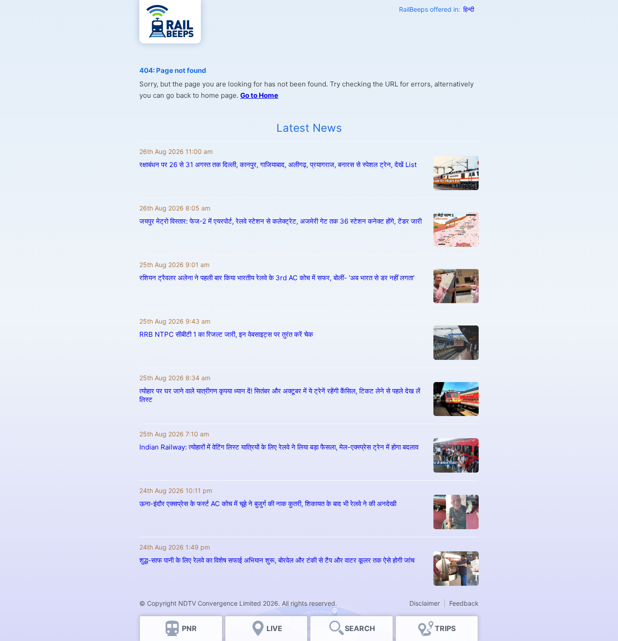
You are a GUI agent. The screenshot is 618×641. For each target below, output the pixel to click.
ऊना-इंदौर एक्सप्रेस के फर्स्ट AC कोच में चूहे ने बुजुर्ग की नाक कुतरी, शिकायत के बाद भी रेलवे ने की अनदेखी (267, 503)
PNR (189, 628)
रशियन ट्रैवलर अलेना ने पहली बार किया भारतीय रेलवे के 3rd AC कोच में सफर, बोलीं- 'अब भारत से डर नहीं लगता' (276, 277)
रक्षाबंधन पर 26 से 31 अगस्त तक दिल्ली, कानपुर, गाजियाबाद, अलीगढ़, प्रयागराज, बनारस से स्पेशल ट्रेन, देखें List (278, 164)
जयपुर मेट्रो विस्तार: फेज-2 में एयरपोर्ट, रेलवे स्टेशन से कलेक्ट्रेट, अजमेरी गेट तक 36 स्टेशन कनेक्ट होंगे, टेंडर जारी (280, 221)
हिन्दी (468, 9)
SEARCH (360, 628)
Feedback (464, 603)
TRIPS (445, 628)
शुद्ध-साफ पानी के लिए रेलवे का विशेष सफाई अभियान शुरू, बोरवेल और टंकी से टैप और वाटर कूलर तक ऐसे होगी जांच (276, 560)
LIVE (274, 628)
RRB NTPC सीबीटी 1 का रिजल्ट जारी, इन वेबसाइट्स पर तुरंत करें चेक (226, 334)
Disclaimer (424, 603)
